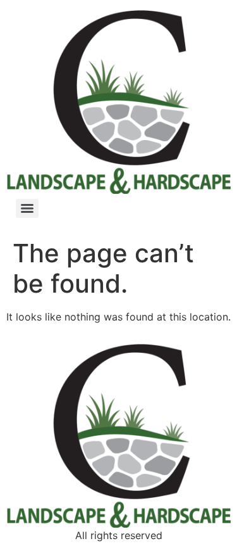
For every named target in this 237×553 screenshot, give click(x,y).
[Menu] (27, 208)
